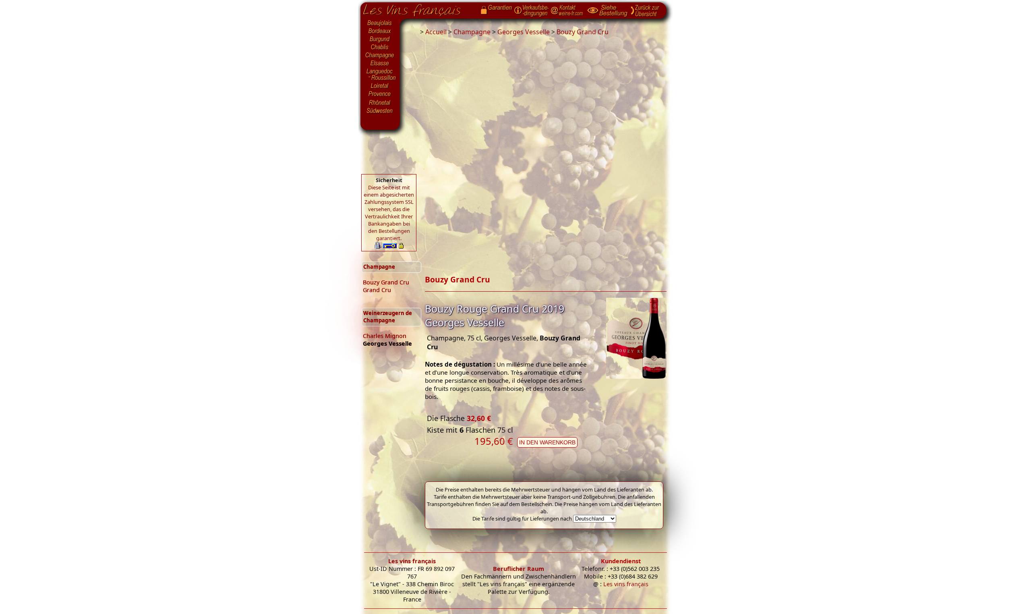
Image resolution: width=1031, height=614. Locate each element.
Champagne (380, 56)
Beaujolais (380, 23)
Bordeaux (380, 31)
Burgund (380, 39)
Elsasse (380, 64)
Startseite (418, 8)
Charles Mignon (384, 336)
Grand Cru (377, 290)
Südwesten (380, 110)
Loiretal (380, 85)
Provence (380, 94)
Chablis (380, 48)
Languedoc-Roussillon (380, 74)
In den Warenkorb (547, 442)
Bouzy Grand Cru (386, 282)
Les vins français (412, 561)
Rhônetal (380, 102)
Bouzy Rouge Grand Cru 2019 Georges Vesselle (494, 315)
